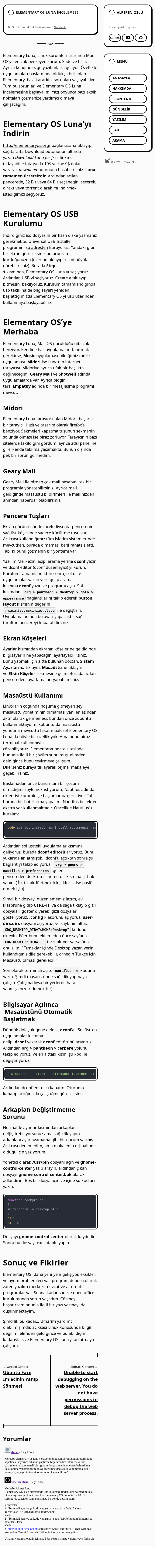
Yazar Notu (131, 162)
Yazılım (119, 119)
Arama (118, 140)
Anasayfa (121, 78)
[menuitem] (128, 78)
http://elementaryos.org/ (26, 145)
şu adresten (37, 247)
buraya (29, 767)
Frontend (121, 99)
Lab (115, 130)
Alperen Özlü (130, 12)
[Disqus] (50, 1493)
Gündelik (60, 27)
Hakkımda (121, 88)
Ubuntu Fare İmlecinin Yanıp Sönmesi (20, 1379)
